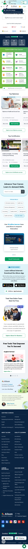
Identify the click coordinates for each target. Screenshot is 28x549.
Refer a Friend (18, 492)
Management (23, 211)
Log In (24, 6)
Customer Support (21, 516)
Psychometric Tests (6, 481)
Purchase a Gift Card (19, 457)
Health (3, 424)
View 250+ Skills (18, 215)
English (3, 422)
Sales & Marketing (18, 424)
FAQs (18, 513)
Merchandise (17, 505)
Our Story (4, 436)
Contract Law (20, 207)
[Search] (3, 5)
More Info (5, 123)
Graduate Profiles (18, 449)
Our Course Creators (6, 449)
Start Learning (14, 123)
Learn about (7, 389)
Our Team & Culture (6, 441)
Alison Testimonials (19, 447)
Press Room (4, 457)
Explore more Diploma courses (14, 130)
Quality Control (13, 211)
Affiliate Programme (19, 474)
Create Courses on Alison (20, 480)
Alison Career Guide (6, 475)
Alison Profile (17, 477)
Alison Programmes (6, 463)
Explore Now (7, 371)
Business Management (10, 207)
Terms (11, 542)
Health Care (20, 203)
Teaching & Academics (20, 427)
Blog (3, 455)
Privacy (8, 542)
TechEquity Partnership (20, 495)
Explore (1, 6)
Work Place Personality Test (8, 491)
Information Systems (10, 203)
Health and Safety (8, 215)
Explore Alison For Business (14, 335)
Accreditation (17, 436)
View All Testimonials (14, 259)
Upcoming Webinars (19, 502)
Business (4, 416)
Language (17, 416)
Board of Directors (5, 439)
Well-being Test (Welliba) (6, 487)
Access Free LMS (18, 472)
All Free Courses (18, 444)
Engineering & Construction (7, 419)
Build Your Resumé (6, 473)
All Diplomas (17, 441)
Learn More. (14, 280)
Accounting (5, 211)
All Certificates (18, 439)
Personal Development (19, 422)
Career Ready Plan (5, 478)
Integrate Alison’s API (19, 487)
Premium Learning (18, 455)
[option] (11, 112)
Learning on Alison (6, 452)
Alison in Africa (5, 460)
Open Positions (5, 447)
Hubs (16, 452)
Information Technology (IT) (7, 427)
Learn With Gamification (20, 489)
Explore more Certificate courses (14, 172)
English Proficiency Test (8, 495)
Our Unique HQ (5, 444)
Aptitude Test (6, 483)
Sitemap (24, 542)
